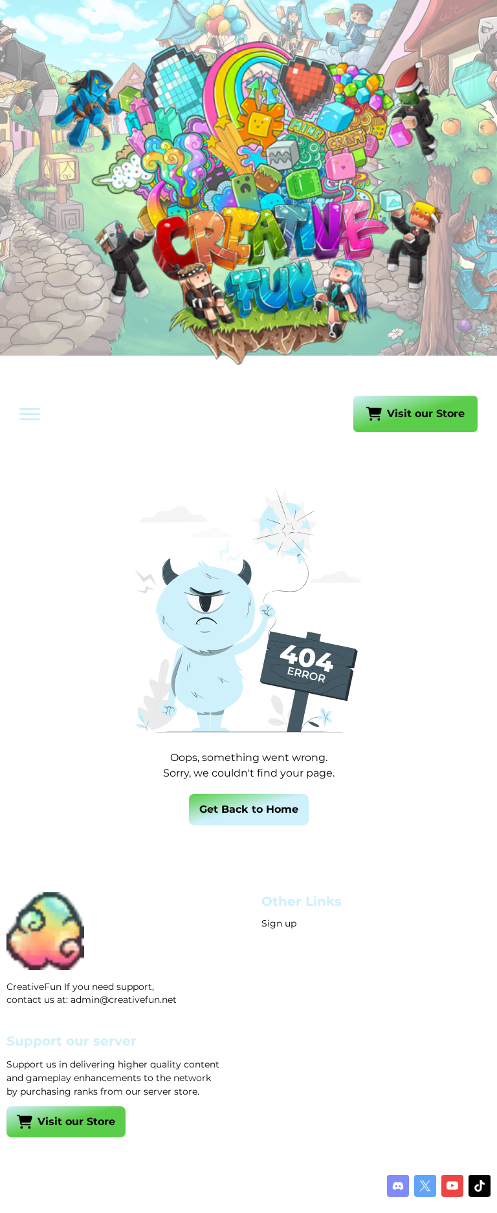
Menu (48, 414)
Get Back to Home (248, 809)
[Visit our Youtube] (452, 1186)
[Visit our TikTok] (480, 1186)
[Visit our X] (425, 1186)
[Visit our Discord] (398, 1186)
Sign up (278, 923)
